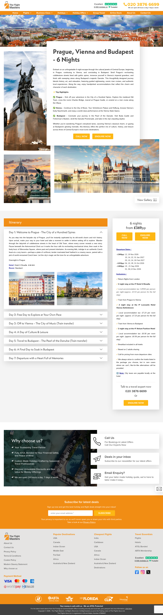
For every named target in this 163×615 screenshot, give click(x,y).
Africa (55, 559)
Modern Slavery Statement (15, 564)
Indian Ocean (59, 546)
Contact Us (145, 12)
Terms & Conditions (12, 555)
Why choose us (10, 568)
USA (55, 538)
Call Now (81, 136)
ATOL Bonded (141, 546)
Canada (56, 542)
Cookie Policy (10, 560)
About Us (131, 12)
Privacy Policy (89, 522)
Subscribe (104, 513)
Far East (56, 554)
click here (128, 608)
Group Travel (99, 12)
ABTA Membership (143, 550)
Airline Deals (116, 12)
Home (15, 12)
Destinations (99, 567)
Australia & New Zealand (64, 563)
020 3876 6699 (136, 391)
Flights (138, 538)
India (96, 538)
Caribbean (98, 542)
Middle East (58, 550)
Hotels (138, 542)
